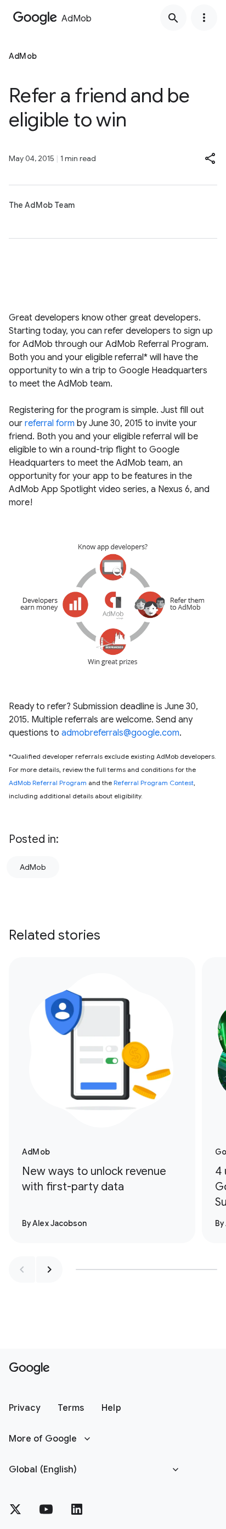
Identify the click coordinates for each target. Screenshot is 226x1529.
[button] (210, 158)
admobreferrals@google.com (120, 732)
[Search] (173, 17)
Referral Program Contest (154, 783)
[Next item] (49, 1269)
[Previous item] (22, 1269)
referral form (48, 423)
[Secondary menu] (204, 17)
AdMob (33, 867)
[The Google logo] (29, 1368)
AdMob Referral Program (48, 783)
